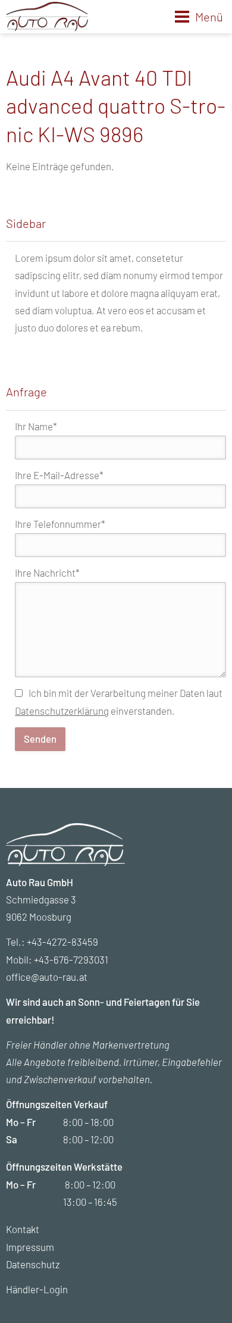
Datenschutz (32, 1264)
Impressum (30, 1247)
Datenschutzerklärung (62, 711)
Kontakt (22, 1229)
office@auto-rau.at (46, 977)
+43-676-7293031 (71, 959)
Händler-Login (37, 1289)
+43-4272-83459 (62, 941)
